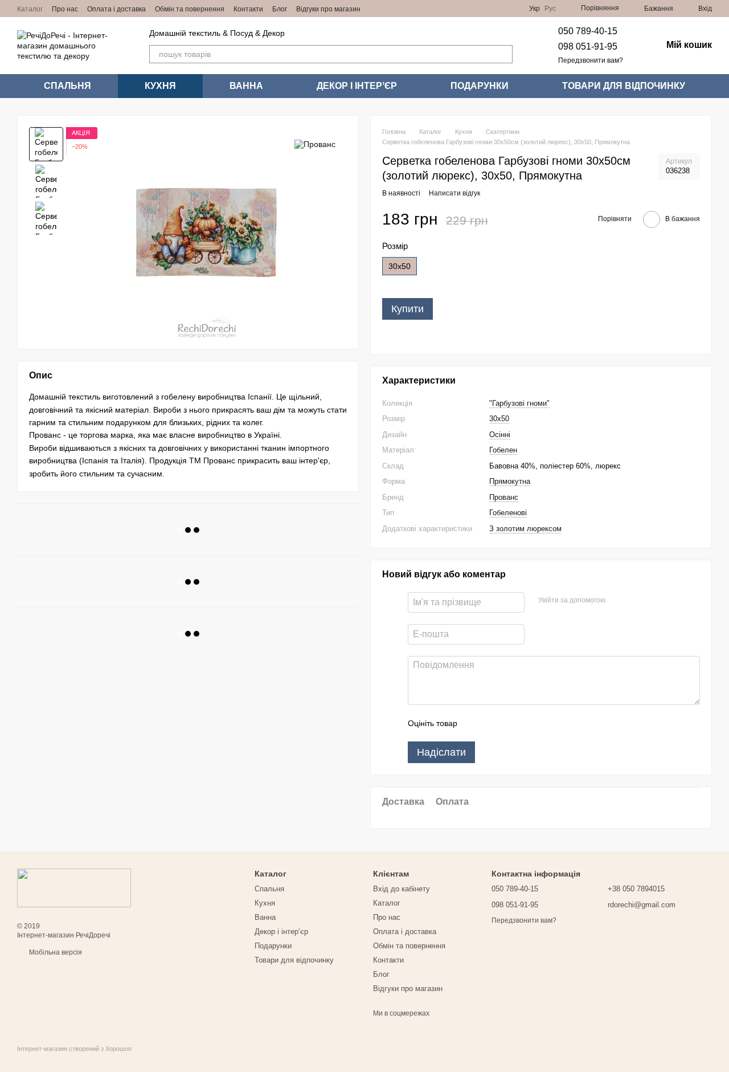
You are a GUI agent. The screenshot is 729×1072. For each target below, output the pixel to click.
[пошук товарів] (503, 54)
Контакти (248, 9)
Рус (550, 8)
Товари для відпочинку (623, 86)
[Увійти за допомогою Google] (636, 601)
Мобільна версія (54, 952)
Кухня (160, 86)
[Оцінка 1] (476, 723)
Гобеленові (508, 512)
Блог (279, 9)
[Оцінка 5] (549, 723)
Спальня (67, 86)
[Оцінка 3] (512, 723)
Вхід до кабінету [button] (401, 888)
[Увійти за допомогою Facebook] (618, 601)
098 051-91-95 (587, 46)
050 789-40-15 (587, 31)
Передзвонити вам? (590, 60)
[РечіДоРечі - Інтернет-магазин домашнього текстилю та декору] (74, 887)
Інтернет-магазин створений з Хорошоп (74, 1048)
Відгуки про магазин (328, 9)
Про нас (65, 9)
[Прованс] (315, 144)
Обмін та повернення (189, 9)
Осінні (499, 434)
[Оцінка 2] (494, 723)
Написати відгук (454, 193)
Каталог (30, 9)
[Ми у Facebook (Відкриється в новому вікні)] (376, 8)
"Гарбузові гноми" (519, 403)
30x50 (499, 418)
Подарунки (479, 86)
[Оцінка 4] (531, 723)
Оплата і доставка (116, 9)
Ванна (246, 86)
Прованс (503, 497)
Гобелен (503, 450)
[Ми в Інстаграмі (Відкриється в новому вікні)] (390, 8)
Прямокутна (509, 481)
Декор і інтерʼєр (357, 86)
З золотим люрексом (525, 528)
